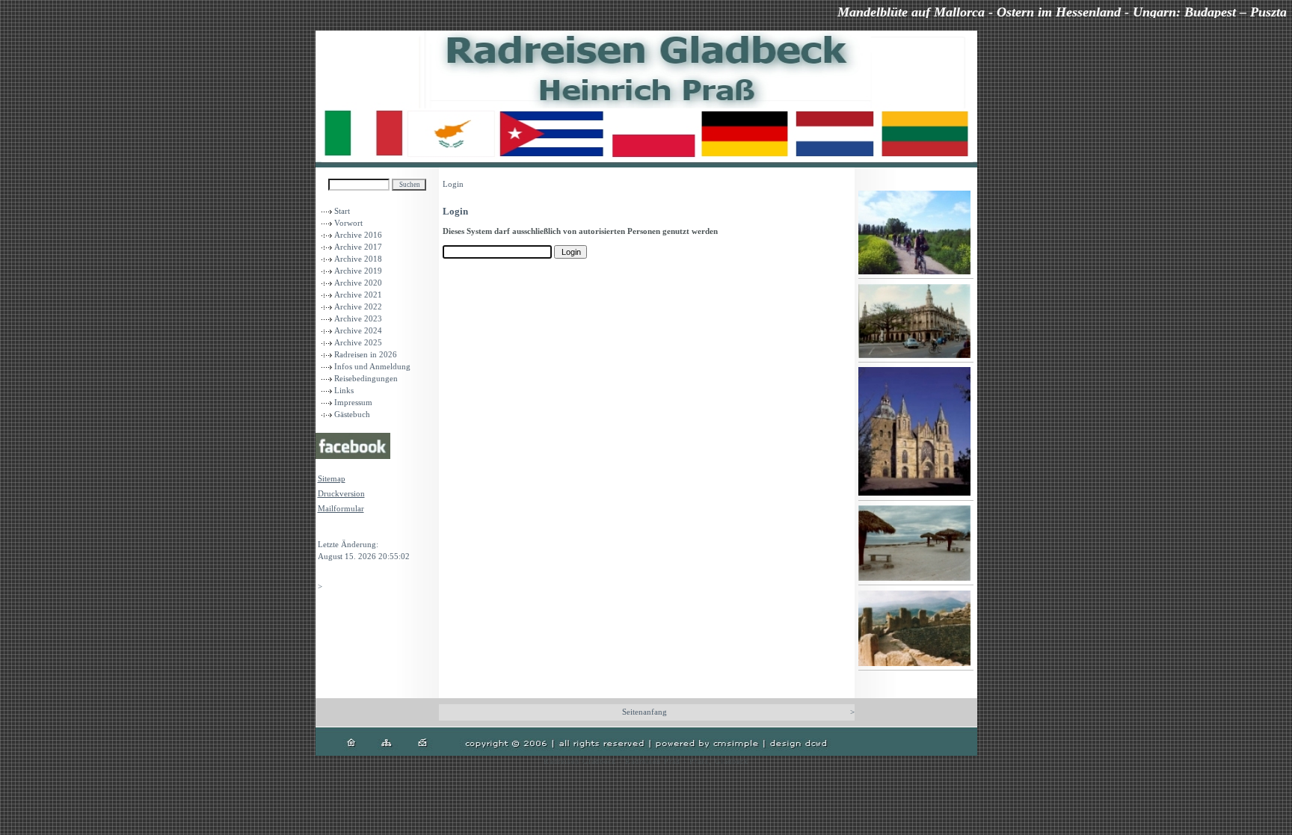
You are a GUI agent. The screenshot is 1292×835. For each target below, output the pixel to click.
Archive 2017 (358, 247)
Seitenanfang (644, 712)
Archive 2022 (358, 307)
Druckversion (341, 494)
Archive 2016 (358, 235)
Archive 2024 (358, 331)
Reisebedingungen (366, 379)
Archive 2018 (358, 259)
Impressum (353, 402)
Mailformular (341, 509)
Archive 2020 (358, 283)
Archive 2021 (358, 295)
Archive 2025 (358, 343)
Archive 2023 (358, 319)
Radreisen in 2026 (365, 355)
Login (328, 530)
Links (344, 390)
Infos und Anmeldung (372, 367)
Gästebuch (352, 414)
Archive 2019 (358, 271)
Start (342, 211)
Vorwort (348, 223)
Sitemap (331, 479)
